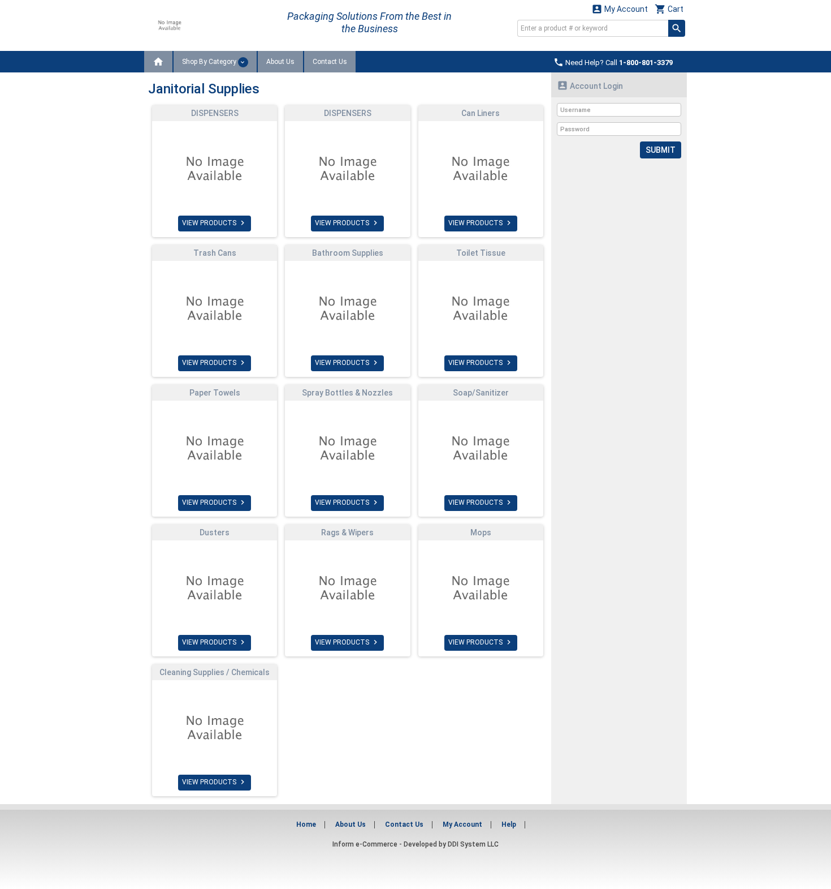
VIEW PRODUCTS (214, 222)
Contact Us (330, 62)
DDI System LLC (473, 844)
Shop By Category (210, 62)
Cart (669, 8)
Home (306, 824)
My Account (619, 8)
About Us (280, 62)
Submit (661, 149)
